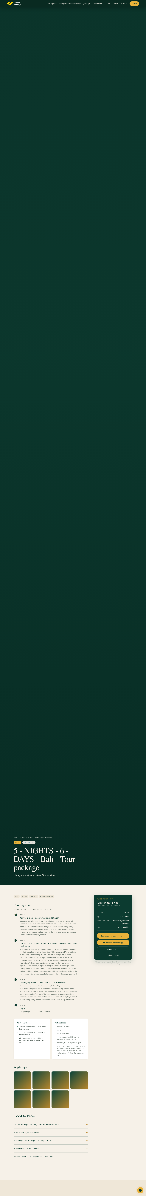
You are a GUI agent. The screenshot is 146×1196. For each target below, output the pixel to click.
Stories (115, 4)
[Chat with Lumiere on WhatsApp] (140, 1190)
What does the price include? (26, 1132)
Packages (51, 4)
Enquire (134, 4)
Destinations (97, 4)
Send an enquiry (113, 949)
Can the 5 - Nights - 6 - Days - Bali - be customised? (36, 1124)
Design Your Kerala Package (70, 4)
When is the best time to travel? (27, 1148)
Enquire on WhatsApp (114, 942)
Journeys (87, 4)
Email (117, 955)
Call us (110, 955)
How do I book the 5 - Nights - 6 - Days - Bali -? (34, 1156)
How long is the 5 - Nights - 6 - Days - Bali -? (33, 1140)
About (107, 4)
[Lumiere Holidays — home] (14, 3)
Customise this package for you (113, 936)
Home (15, 837)
